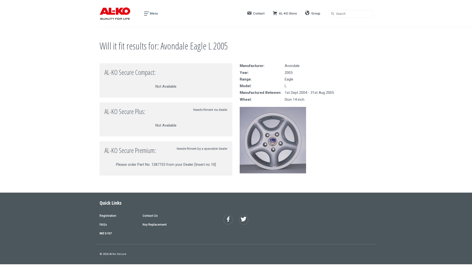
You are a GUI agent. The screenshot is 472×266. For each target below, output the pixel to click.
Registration (108, 215)
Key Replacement (155, 224)
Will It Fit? (106, 233)
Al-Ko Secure (117, 254)
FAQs (103, 224)
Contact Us (150, 215)
